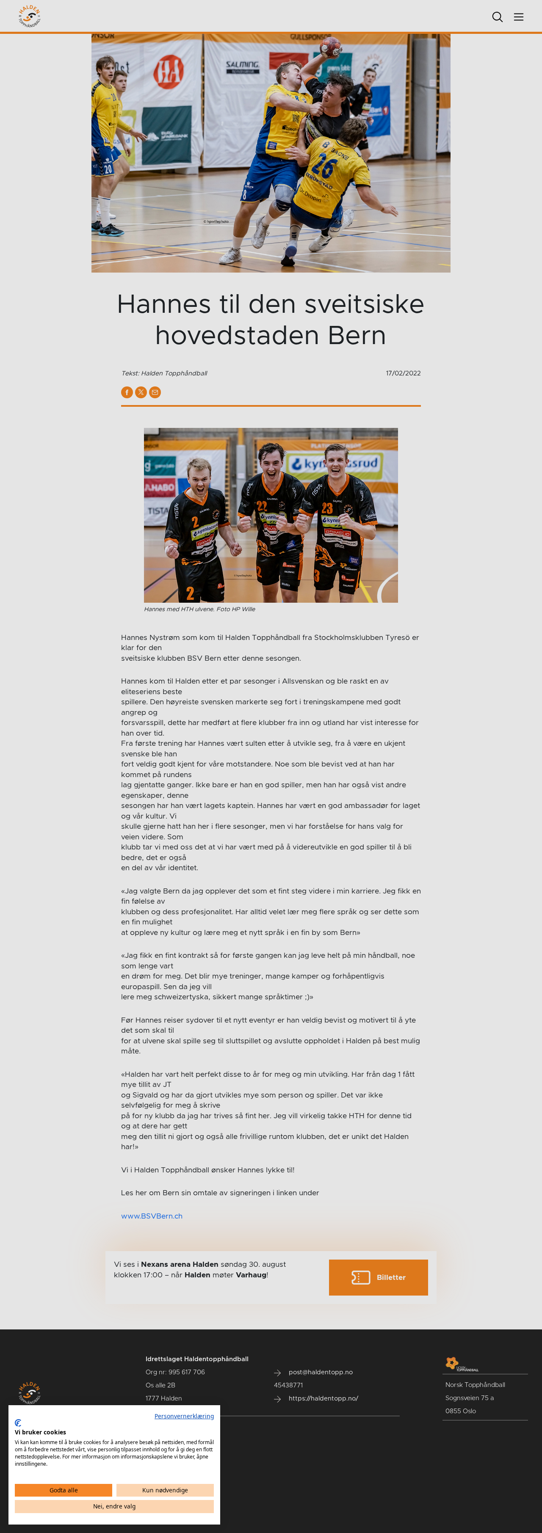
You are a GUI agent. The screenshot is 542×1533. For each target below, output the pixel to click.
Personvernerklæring (184, 1416)
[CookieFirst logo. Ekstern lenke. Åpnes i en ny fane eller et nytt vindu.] (18, 1423)
